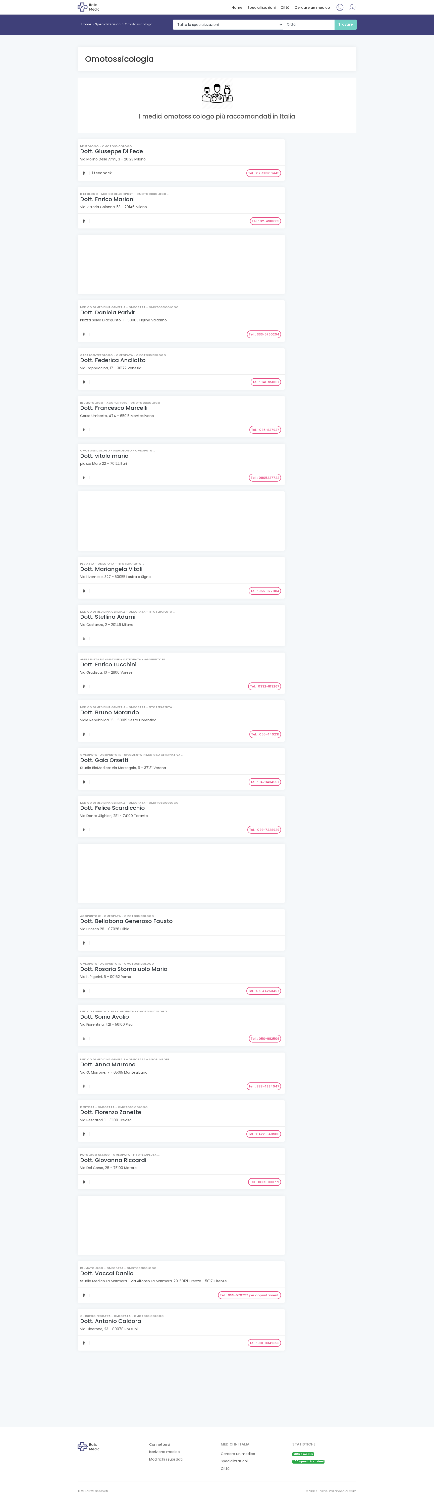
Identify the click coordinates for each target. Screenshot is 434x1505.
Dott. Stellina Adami (107, 617)
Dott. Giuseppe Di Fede (111, 151)
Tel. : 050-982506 (265, 1038)
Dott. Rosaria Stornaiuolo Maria (124, 969)
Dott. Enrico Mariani (107, 199)
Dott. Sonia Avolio (104, 1017)
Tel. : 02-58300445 (263, 173)
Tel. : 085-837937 (265, 429)
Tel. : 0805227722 (265, 477)
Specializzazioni (261, 7)
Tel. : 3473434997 (264, 782)
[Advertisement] (180, 265)
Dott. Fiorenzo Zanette (110, 1112)
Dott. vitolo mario (104, 456)
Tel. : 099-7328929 (264, 829)
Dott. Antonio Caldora (110, 1321)
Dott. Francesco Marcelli (113, 408)
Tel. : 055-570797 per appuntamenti (249, 1295)
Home (237, 7)
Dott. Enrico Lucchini (108, 664)
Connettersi (159, 1444)
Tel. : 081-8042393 (264, 1343)
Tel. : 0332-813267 (264, 686)
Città (285, 7)
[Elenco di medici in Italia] (98, 6)
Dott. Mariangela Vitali (111, 569)
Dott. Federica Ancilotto (112, 360)
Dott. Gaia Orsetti (104, 760)
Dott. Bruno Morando (109, 712)
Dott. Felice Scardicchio (112, 808)
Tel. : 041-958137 (265, 382)
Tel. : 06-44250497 (263, 991)
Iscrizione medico (164, 1452)
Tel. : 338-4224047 (263, 1086)
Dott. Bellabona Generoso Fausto (126, 921)
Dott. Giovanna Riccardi (113, 1160)
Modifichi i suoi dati (166, 1459)
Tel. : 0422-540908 (263, 1134)
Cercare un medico (312, 7)
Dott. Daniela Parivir (107, 312)
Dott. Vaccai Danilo (106, 1273)
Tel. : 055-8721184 (264, 591)
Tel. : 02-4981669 (265, 221)
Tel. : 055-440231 (265, 734)
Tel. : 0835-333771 (264, 1182)
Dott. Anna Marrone (107, 1064)
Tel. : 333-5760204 (264, 334)
